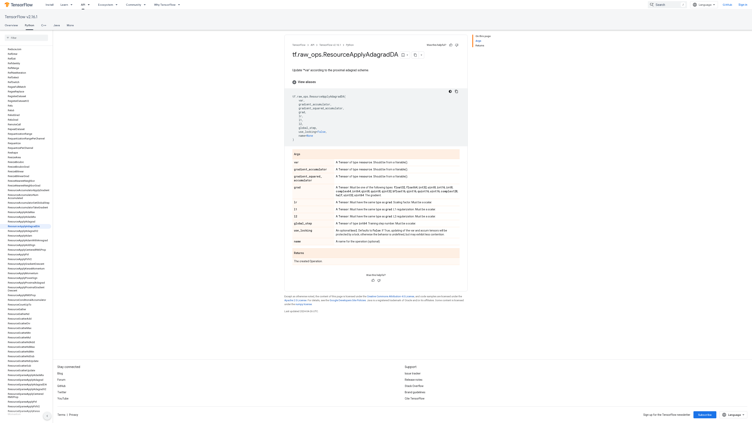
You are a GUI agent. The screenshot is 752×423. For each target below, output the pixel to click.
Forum (61, 379)
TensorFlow (299, 44)
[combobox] (667, 4)
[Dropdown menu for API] (90, 4)
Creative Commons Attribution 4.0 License (390, 296)
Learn (64, 4)
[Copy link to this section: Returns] (308, 253)
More (70, 25)
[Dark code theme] (450, 91)
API (83, 4)
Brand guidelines (415, 392)
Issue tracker (413, 373)
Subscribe (705, 415)
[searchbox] (26, 38)
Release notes (413, 379)
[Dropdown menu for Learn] (72, 4)
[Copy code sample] (456, 91)
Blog (60, 373)
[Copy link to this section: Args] (304, 154)
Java (56, 25)
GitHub (727, 4)
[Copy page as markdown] (415, 55)
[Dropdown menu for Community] (146, 4)
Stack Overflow (414, 386)
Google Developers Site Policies (348, 300)
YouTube (63, 398)
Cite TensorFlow (415, 398)
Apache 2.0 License (295, 300)
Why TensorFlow (164, 4)
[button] (376, 82)
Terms (61, 414)
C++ (43, 25)
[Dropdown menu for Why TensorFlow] (180, 4)
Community (133, 4)
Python (29, 25)
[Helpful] (451, 45)
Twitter (61, 392)
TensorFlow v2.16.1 (21, 16)
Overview (11, 25)
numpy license (304, 304)
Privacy (73, 414)
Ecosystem (105, 4)
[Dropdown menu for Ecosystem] (117, 4)
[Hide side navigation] (47, 416)
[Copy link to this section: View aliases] (320, 82)
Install (49, 4)
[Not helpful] (457, 45)
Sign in (742, 4)
